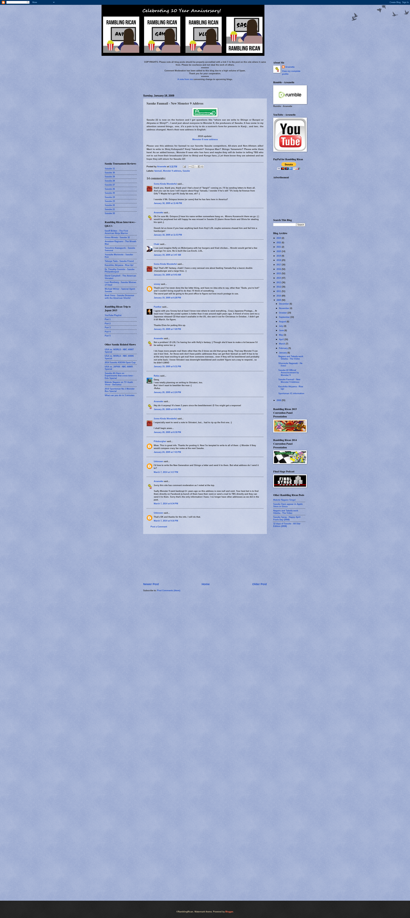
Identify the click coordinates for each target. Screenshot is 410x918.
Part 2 (108, 323)
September (284, 317)
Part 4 (108, 331)
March (282, 344)
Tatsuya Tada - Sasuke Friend (119, 261)
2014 (279, 278)
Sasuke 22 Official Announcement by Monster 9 (288, 372)
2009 (279, 300)
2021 (279, 247)
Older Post (259, 584)
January (283, 352)
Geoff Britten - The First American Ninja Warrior (116, 232)
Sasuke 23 (110, 201)
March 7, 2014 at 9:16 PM (166, 521)
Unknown (158, 461)
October (283, 313)
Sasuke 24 (110, 197)
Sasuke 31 (110, 168)
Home (206, 584)
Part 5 (108, 335)
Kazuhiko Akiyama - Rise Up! (119, 265)
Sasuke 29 (110, 176)
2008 (279, 400)
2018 (279, 260)
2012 (279, 287)
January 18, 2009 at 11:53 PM (168, 235)
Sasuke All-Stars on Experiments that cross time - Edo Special (119, 375)
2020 (279, 251)
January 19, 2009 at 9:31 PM (167, 366)
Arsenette (158, 212)
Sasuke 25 (110, 193)
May (281, 335)
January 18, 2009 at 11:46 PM (168, 203)
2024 (279, 238)
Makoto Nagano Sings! (284, 500)
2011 (279, 291)
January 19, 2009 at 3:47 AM (167, 255)
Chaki (156, 244)
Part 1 (108, 319)
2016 (279, 269)
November (284, 308)
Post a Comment (159, 526)
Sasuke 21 (110, 209)
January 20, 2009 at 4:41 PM (167, 409)
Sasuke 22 (110, 205)
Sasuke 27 (110, 185)
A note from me (185, 79)
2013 (279, 282)
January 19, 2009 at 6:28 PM (167, 297)
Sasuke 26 (110, 189)
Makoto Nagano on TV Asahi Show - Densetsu (119, 383)
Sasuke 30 (110, 172)
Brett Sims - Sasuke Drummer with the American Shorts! (119, 296)
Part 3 (108, 327)
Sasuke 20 (110, 213)
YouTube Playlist (113, 315)
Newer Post (151, 584)
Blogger (229, 911)
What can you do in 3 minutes (119, 395)
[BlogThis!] (193, 166)
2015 (279, 273)
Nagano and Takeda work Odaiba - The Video (290, 357)
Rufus (157, 376)
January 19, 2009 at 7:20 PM (167, 329)
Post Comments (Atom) (168, 590)
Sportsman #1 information (291, 393)
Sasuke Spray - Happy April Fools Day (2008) (286, 518)
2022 (279, 242)
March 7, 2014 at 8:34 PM (166, 503)
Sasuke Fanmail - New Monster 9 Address (289, 380)
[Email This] (190, 166)
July (281, 326)
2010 (279, 296)
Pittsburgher (160, 441)
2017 (279, 264)
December (284, 304)
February (283, 348)
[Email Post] (184, 166)
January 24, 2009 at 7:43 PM (167, 452)
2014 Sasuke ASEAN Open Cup (120, 362)
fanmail (158, 171)
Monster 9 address (172, 171)
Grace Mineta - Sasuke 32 (117, 237)
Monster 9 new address (205, 139)
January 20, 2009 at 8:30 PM (167, 432)
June (281, 330)
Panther (157, 307)
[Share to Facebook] (199, 166)
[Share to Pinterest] (202, 166)
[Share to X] (196, 166)
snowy (157, 284)
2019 (279, 256)
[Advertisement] (205, 558)
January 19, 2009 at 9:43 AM (167, 275)
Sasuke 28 (110, 181)
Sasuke (186, 171)
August (283, 321)
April (281, 339)
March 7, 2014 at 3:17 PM (166, 472)
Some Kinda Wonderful (165, 184)
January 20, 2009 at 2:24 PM (167, 392)
